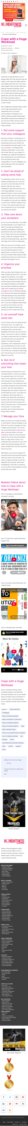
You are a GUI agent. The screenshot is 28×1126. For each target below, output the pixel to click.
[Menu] (26, 25)
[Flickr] (17, 1)
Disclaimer (24, 1122)
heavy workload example (10, 716)
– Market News (4, 930)
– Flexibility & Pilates (6, 914)
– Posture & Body (5, 918)
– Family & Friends (5, 942)
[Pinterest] (7, 1)
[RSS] (10, 1110)
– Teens (3, 951)
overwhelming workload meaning (12, 743)
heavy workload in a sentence (11, 719)
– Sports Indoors (5, 901)
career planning (15, 709)
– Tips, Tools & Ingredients (7, 1009)
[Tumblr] (15, 1)
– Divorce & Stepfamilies (7, 941)
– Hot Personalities (5, 973)
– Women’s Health (5, 872)
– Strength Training (5, 920)
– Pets (2, 948)
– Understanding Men (6, 965)
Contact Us (17, 1122)
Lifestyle (17, 48)
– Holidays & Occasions (6, 1003)
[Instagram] (5, 1)
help (22, 726)
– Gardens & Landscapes (7, 1015)
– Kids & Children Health (7, 944)
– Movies (3, 974)
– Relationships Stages (6, 961)
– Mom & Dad (4, 945)
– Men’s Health (4, 871)
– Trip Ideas (4, 906)
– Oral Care (4, 888)
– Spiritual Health (5, 874)
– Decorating (4, 1013)
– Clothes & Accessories (7, 882)
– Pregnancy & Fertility (6, 950)
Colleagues (5, 712)
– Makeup (3, 886)
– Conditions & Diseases (7, 868)
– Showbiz (3, 979)
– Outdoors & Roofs (6, 1020)
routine (10, 746)
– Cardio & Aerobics (6, 911)
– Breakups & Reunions (6, 956)
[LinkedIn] (9, 1)
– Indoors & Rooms (5, 1018)
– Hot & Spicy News (6, 971)
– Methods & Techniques (7, 932)
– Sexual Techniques (6, 964)
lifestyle (4, 739)
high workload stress (8, 729)
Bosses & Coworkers (7, 48)
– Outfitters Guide (5, 897)
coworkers (7, 147)
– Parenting (4, 947)
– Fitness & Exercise (6, 912)
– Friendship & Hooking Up (7, 959)
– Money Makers (5, 933)
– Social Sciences (5, 994)
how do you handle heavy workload (13, 733)
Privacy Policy (23, 1124)
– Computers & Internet (6, 926)
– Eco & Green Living (6, 986)
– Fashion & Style (5, 883)
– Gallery (3, 1014)
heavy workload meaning (10, 723)
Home (4, 1122)
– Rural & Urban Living (6, 992)
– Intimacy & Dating (6, 958)
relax (3, 746)
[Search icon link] (26, 2)
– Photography (4, 898)
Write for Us (15, 1124)
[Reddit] (11, 1)
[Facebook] (1, 1)
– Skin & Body (4, 889)
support (18, 746)
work (3, 749)
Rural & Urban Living (6, 50)
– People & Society (5, 989)
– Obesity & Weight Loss (7, 915)
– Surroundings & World (6, 995)
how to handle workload (10, 736)
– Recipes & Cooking (6, 1008)
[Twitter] (3, 1)
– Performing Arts (5, 977)
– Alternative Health (6, 867)
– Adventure (4, 895)
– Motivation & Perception (7, 988)
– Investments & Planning (7, 929)
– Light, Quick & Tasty (6, 1005)
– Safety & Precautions (6, 900)
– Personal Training (5, 917)
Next (5, 774)
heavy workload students (10, 726)
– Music (3, 976)
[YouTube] (13, 1)
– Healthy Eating (5, 1002)
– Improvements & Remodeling (8, 1017)
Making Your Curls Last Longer (13, 760)
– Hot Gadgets (4, 927)
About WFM (10, 1122)
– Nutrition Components (7, 1006)
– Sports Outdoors (5, 903)
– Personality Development (7, 991)
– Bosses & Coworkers (6, 939)
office (12, 739)
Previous (8, 763)
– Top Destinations (5, 904)
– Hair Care (3, 885)
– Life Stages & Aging (6, 869)
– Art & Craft (4, 985)
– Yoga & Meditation (6, 875)
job (22, 736)
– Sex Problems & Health (7, 962)
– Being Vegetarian (5, 1000)
